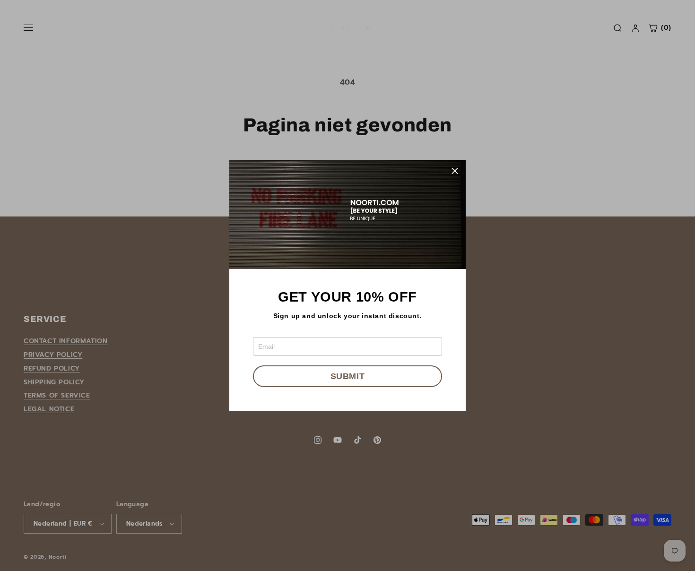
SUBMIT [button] (347, 376)
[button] (455, 171)
